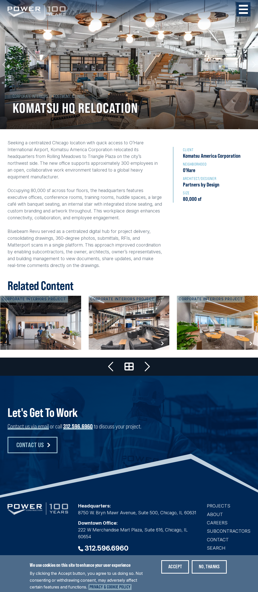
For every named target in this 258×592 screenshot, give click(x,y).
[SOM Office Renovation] (40, 323)
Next (253, 64)
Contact (218, 539)
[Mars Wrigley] (147, 367)
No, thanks (209, 566)
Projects (218, 505)
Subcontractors (228, 531)
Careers (217, 522)
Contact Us (30, 444)
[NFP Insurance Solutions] (217, 323)
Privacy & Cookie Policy (110, 586)
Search (216, 548)
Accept (175, 566)
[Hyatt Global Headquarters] (111, 367)
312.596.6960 (78, 426)
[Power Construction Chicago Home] (38, 513)
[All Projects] (129, 367)
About (215, 514)
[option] (129, 64)
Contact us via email (28, 426)
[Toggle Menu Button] (243, 9)
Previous (4, 64)
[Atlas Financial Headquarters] (129, 323)
